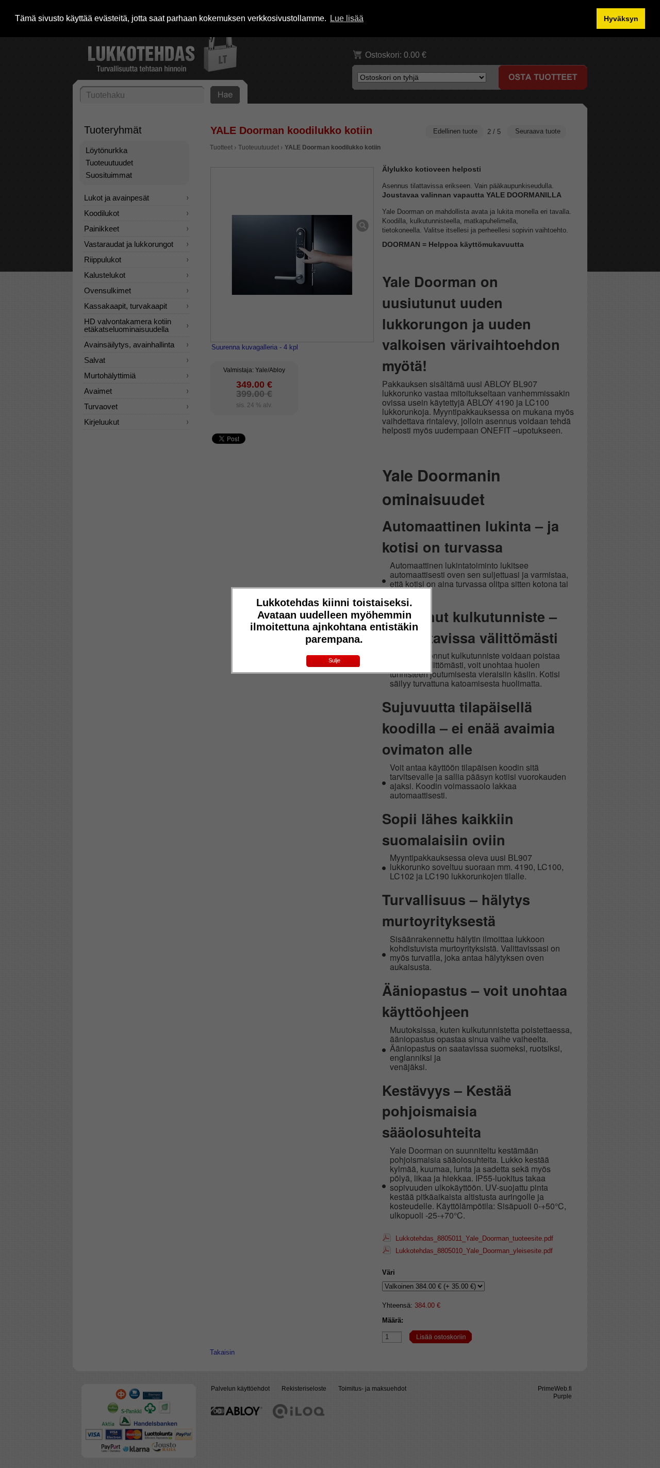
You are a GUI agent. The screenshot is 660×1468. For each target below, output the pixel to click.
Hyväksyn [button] (621, 18)
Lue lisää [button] (347, 18)
